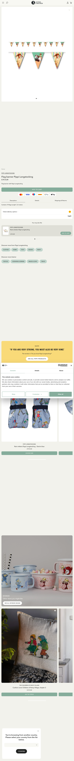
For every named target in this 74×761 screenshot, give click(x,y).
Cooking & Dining (18, 261)
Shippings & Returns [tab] (61, 200)
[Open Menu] (3, 3)
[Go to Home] (37, 3)
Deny (13, 394)
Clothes (6, 249)
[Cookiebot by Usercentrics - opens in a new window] (59, 365)
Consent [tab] (13, 370)
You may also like (37, 223)
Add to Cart (37, 189)
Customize (36, 394)
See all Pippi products (37, 359)
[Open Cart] (70, 2)
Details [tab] (37, 370)
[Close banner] (71, 365)
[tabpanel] (37, 204)
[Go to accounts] (67, 2)
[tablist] (37, 200)
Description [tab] (13, 200)
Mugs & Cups (33, 261)
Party (39, 249)
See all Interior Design (12, 603)
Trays (43, 261)
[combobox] (21, 745)
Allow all (60, 394)
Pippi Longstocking (8, 173)
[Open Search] (7, 3)
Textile (5, 261)
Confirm (21, 751)
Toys (22, 249)
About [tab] (61, 370)
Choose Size (29, 453)
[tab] (36, 98)
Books (31, 249)
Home (3, 169)
